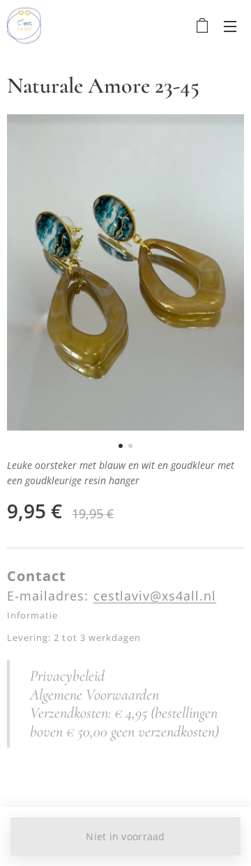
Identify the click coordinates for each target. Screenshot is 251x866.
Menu (230, 26)
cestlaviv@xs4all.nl (155, 595)
